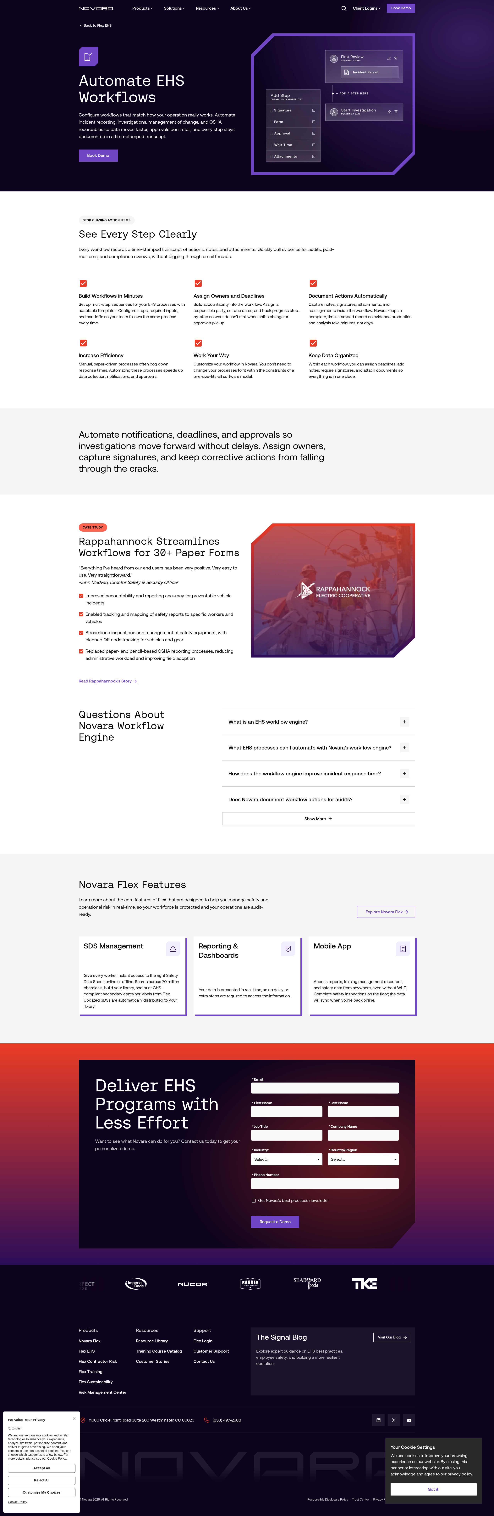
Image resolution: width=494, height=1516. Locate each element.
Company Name (343, 1126)
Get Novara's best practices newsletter (293, 1200)
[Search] (344, 8)
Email (257, 1079)
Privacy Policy (382, 1499)
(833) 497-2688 (227, 1420)
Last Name (338, 1103)
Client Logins (365, 8)
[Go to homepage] (96, 8)
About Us (239, 8)
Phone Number (265, 1175)
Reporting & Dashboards (219, 950)
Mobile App (332, 946)
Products (141, 8)
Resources (206, 8)
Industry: (260, 1150)
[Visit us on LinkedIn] (378, 1420)
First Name (262, 1103)
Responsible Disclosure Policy (327, 1499)
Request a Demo (275, 1221)
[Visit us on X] (394, 1420)
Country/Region (343, 1150)
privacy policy (459, 1474)
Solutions (173, 8)
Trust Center (360, 1499)
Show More (315, 818)
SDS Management (113, 946)
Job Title (260, 1126)
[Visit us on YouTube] (409, 1420)
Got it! (433, 1489)
